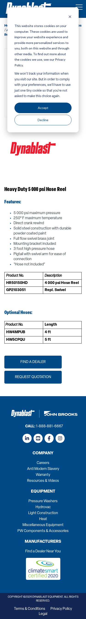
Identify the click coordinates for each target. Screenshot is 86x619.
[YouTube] (38, 438)
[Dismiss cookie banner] (70, 17)
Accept (43, 108)
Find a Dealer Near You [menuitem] (43, 551)
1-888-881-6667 (49, 426)
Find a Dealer (33, 362)
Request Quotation (33, 377)
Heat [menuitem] (43, 519)
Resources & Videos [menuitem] (43, 481)
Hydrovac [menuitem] (43, 507)
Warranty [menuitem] (43, 475)
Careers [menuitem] (43, 463)
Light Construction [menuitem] (43, 513)
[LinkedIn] (27, 438)
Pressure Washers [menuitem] (43, 501)
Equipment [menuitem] (43, 492)
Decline (43, 120)
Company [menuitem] (43, 453)
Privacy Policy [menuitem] (61, 609)
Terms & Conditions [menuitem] (29, 609)
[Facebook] (49, 438)
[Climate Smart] (43, 579)
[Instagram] (60, 438)
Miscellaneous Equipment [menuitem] (43, 525)
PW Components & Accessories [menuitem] (43, 531)
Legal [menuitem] (43, 614)
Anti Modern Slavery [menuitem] (43, 469)
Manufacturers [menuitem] (43, 542)
